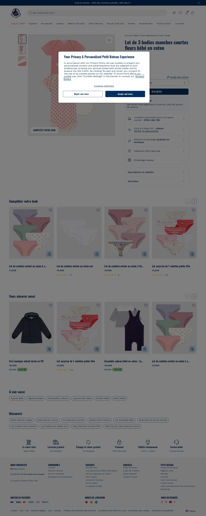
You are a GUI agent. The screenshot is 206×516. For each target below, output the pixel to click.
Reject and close (81, 93)
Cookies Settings (104, 86)
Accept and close (125, 93)
